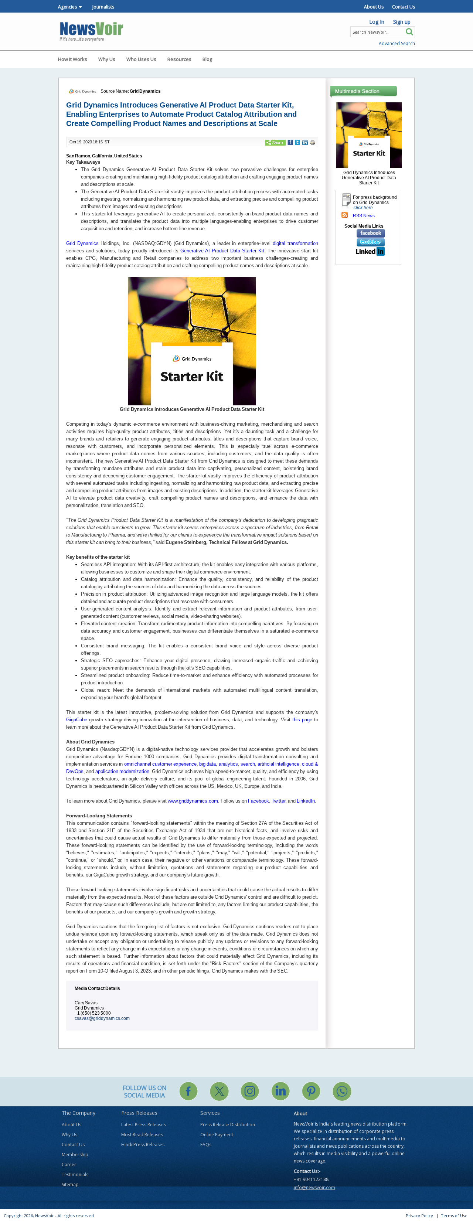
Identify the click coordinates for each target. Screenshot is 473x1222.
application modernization (122, 771)
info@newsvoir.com (314, 1187)
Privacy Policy (419, 1215)
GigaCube (76, 719)
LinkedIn (306, 801)
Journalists (103, 7)
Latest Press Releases (143, 1124)
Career (69, 1164)
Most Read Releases (142, 1134)
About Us (374, 7)
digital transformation (295, 243)
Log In (376, 21)
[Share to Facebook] (290, 141)
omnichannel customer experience (160, 764)
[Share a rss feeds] (344, 214)
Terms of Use (454, 1215)
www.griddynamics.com (193, 801)
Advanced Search (397, 43)
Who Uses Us (141, 59)
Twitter (278, 801)
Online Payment (216, 1134)
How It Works (72, 59)
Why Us (106, 59)
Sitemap (70, 1184)
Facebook (258, 801)
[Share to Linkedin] (305, 142)
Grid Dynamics (145, 91)
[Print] (313, 142)
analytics (228, 764)
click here (363, 207)
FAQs (205, 1144)
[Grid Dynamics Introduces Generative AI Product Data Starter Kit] (369, 134)
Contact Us (403, 7)
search (248, 764)
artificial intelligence (278, 764)
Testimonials (75, 1174)
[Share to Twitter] (297, 141)
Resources (179, 59)
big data (207, 764)
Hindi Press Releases (142, 1144)
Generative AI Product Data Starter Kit (222, 250)
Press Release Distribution (227, 1124)
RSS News (364, 215)
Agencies (67, 7)
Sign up (402, 21)
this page (302, 719)
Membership (75, 1154)
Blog (207, 59)
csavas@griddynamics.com (102, 1018)
